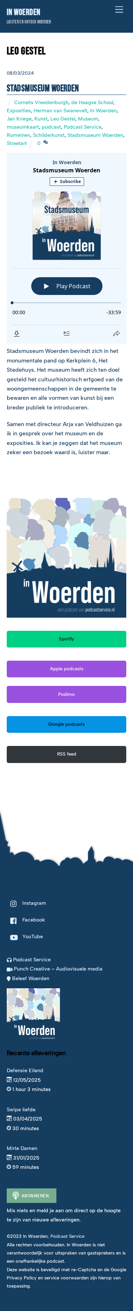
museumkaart (23, 127)
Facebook (33, 920)
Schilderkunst (49, 135)
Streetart (17, 143)
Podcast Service (82, 127)
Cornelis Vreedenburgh (41, 102)
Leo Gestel (62, 118)
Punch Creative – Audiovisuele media (57, 969)
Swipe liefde (21, 1109)
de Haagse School (92, 102)
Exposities (19, 110)
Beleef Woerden (30, 978)
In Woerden (103, 110)
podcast (51, 127)
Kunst (41, 118)
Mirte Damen (22, 1148)
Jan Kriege (19, 118)
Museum (88, 118)
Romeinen (18, 135)
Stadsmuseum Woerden (43, 88)
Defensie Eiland (25, 1070)
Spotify (66, 638)
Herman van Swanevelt (60, 110)
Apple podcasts (66, 668)
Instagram (33, 903)
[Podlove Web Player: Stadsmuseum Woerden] (67, 248)
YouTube (32, 936)
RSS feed (66, 754)
